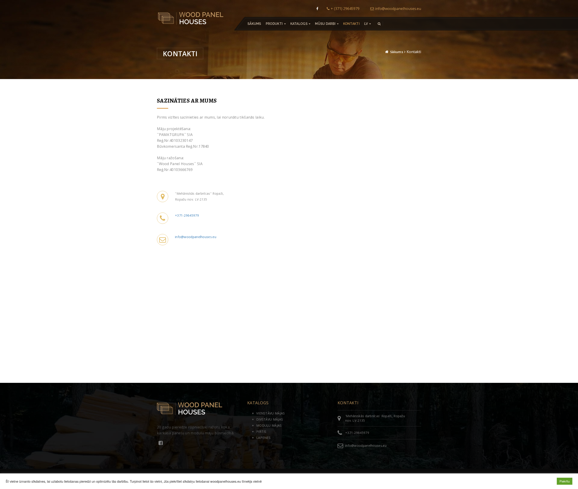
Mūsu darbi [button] (325, 24)
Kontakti (351, 24)
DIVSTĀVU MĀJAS (269, 419)
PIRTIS (261, 431)
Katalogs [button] (299, 24)
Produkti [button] (275, 24)
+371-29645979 (187, 215)
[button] (367, 23)
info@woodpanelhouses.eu (398, 8)
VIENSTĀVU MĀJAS (270, 413)
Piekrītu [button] (564, 481)
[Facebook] (317, 8)
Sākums (254, 24)
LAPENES (263, 437)
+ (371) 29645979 (345, 8)
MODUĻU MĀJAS (269, 425)
